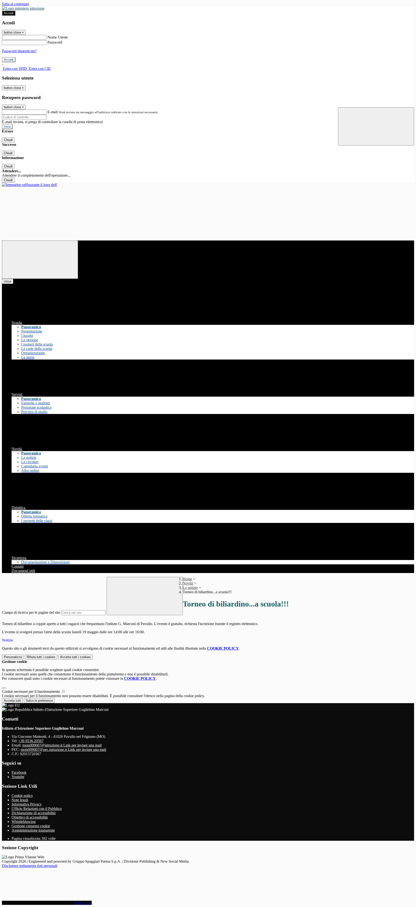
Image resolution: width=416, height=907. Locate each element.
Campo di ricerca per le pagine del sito (31, 612)
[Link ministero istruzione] (23, 8)
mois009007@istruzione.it (62, 745)
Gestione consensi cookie (31, 826)
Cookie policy (22, 796)
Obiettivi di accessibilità (30, 817)
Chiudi (8, 140)
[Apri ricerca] (376, 126)
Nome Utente (57, 37)
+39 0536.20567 (31, 741)
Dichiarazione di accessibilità (34, 813)
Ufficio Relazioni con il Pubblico (37, 809)
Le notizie (190, 588)
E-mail (52, 112)
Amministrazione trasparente (33, 830)
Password (54, 42)
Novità (188, 583)
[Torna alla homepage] (29, 185)
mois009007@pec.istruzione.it (63, 749)
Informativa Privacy (27, 804)
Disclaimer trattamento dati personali (29, 866)
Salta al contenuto (15, 4)
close (7, 281)
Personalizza (13, 657)
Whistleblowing (24, 822)
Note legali (20, 800)
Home (187, 579)
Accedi (8, 13)
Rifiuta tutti (41, 657)
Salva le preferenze (39, 700)
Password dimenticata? (19, 51)
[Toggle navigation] (40, 259)
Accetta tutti (75, 657)
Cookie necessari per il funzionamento (31, 691)
